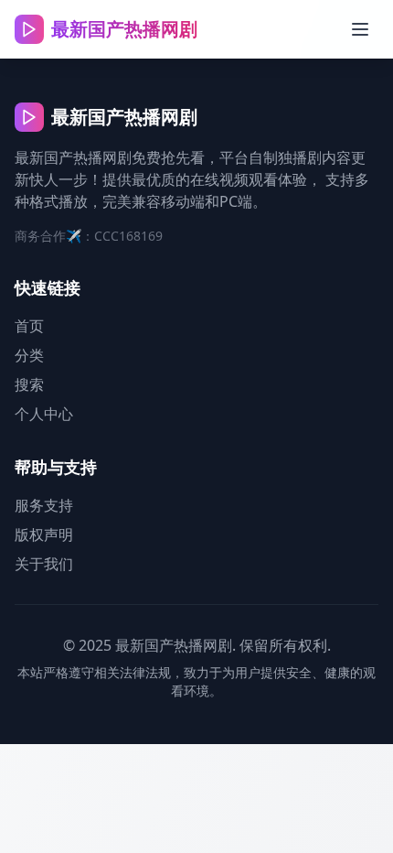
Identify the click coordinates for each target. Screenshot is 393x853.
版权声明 (44, 534)
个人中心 (44, 414)
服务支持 (44, 505)
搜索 (29, 384)
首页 (29, 326)
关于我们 (44, 564)
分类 (29, 355)
